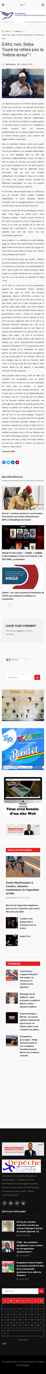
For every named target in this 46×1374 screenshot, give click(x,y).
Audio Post (25, 936)
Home (7, 31)
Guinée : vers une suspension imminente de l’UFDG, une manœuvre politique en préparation (23, 595)
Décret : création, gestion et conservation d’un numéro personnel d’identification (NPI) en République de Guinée (22, 516)
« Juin (4, 1343)
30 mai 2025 (24, 1235)
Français (14, 660)
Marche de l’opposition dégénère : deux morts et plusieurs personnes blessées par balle (23, 908)
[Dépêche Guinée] (23, 5)
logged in (20, 631)
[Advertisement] (23, 1089)
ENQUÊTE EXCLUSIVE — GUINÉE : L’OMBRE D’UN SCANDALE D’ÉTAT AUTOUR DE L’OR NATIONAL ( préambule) (22, 556)
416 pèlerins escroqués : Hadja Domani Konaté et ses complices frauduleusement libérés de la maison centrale (29, 1046)
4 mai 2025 (24, 1279)
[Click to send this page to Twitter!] (8, 462)
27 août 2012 (25, 898)
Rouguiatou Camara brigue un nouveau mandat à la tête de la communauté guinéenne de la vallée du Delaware (30, 1269)
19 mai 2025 (24, 1255)
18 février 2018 (26, 64)
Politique (18, 31)
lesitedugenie (24, 1365)
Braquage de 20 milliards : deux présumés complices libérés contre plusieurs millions (30, 1000)
